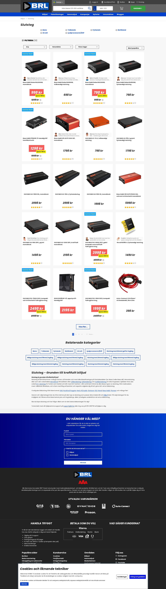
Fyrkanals (96, 30)
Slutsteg (31, 19)
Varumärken (108, 14)
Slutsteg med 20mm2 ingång (98, 358)
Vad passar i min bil (92, 563)
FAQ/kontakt (58, 558)
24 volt (45, 33)
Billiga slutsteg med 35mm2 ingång (40, 358)
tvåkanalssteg (76, 382)
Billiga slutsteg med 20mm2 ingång (45, 364)
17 (86, 334)
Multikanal (122, 30)
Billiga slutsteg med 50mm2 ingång (126, 358)
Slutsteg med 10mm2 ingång (98, 364)
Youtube (121, 562)
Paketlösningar (57, 14)
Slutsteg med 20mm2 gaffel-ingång (120, 351)
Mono (45, 30)
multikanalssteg (100, 382)
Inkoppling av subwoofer (32, 561)
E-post (66, 431)
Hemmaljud (72, 14)
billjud (106, 395)
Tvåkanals (72, 30)
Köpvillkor (57, 563)
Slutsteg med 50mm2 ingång (72, 364)
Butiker (25, 556)
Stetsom (91, 391)
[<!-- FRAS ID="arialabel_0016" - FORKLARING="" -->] (40, 99)
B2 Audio (84, 391)
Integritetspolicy (60, 561)
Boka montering (28, 558)
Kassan (137, 8)
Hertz (79, 391)
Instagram (122, 556)
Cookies (56, 556)
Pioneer (113, 391)
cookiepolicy (78, 576)
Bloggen (120, 14)
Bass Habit (106, 391)
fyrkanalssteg (86, 382)
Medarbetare (89, 561)
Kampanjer (85, 14)
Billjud (44, 14)
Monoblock (54, 382)
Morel (100, 391)
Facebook (122, 559)
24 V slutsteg (41, 384)
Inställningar (122, 577)
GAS (61, 391)
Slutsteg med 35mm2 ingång (123, 364)
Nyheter (96, 14)
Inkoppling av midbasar (32, 563)
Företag (141, 2)
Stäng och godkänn (137, 577)
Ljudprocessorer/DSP (76, 33)
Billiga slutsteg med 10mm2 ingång (70, 358)
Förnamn (67, 440)
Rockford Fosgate (69, 391)
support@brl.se (69, 406)
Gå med (83, 463)
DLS (96, 391)
